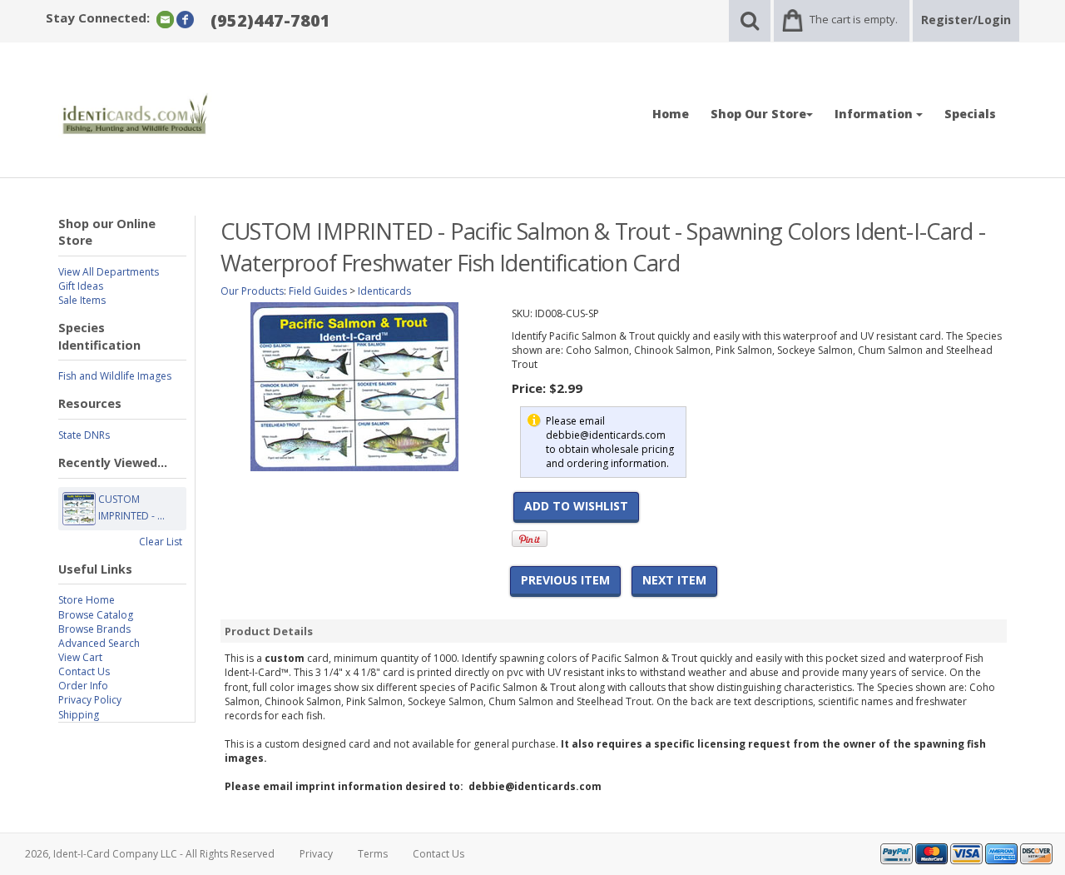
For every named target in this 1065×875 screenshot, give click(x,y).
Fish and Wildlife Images (114, 376)
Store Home (86, 600)
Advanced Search (99, 643)
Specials (970, 114)
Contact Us (84, 671)
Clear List (160, 541)
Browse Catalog (95, 615)
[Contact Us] (165, 19)
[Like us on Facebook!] (185, 19)
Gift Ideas (80, 286)
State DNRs (84, 435)
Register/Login (966, 19)
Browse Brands (94, 629)
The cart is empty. (854, 19)
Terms (373, 854)
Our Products (252, 291)
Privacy (316, 854)
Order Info (83, 686)
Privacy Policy (89, 700)
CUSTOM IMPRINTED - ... (131, 507)
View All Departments (108, 272)
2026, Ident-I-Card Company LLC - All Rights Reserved (150, 854)
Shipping (78, 715)
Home (670, 114)
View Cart (80, 657)
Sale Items (82, 300)
